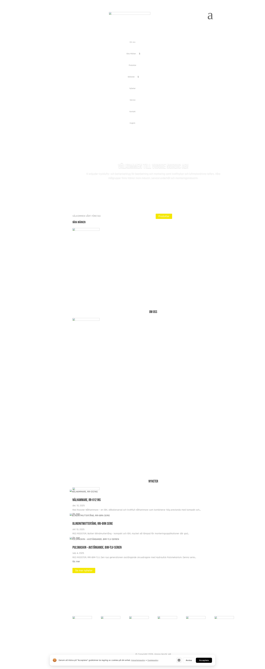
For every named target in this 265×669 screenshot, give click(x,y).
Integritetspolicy (138, 660)
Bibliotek (131, 77)
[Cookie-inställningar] (179, 660)
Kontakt (132, 111)
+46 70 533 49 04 (225, 598)
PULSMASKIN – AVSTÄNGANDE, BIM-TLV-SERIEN (97, 547)
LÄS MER (80, 261)
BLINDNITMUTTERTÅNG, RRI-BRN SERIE (92, 524)
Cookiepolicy (152, 660)
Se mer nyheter (83, 570)
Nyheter (132, 88)
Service (132, 100)
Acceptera (204, 660)
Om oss (132, 42)
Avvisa (189, 660)
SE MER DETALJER (168, 388)
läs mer (76, 561)
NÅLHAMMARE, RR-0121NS (86, 500)
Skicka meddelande (197, 591)
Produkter (132, 65)
